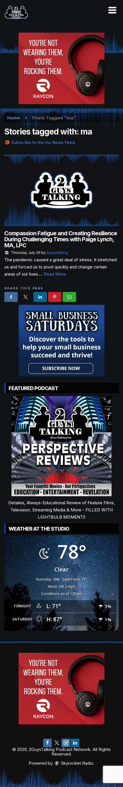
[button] (112, 10)
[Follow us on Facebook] (47, 743)
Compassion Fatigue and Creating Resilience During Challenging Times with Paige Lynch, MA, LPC (60, 239)
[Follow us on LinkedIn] (75, 743)
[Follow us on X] (56, 743)
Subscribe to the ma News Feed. (43, 142)
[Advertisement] (61, 68)
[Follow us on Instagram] (65, 743)
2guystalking (57, 252)
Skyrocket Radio (76, 763)
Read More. (55, 274)
